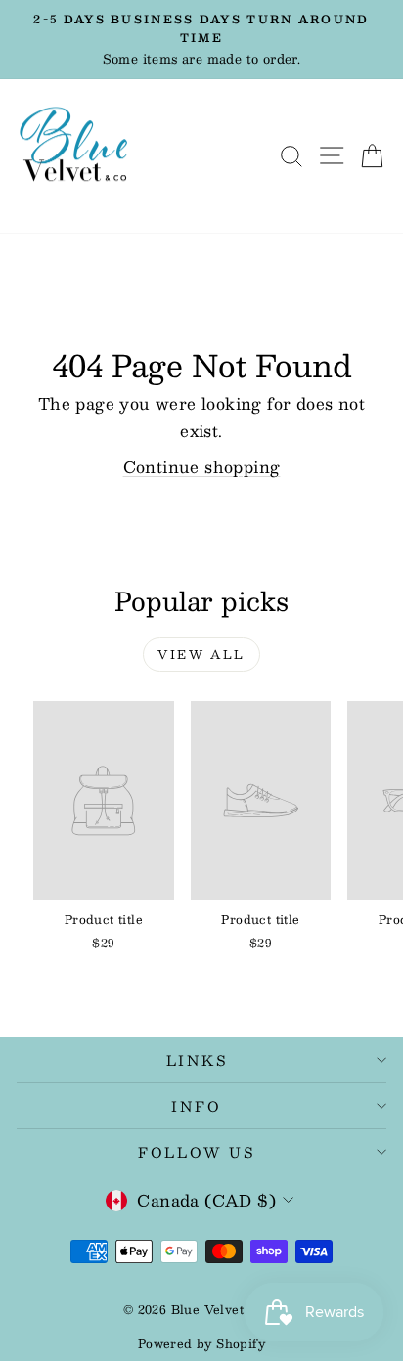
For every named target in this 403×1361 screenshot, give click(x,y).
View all (201, 654)
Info (196, 1106)
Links (197, 1060)
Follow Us (196, 1151)
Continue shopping (202, 467)
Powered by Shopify (201, 1343)
